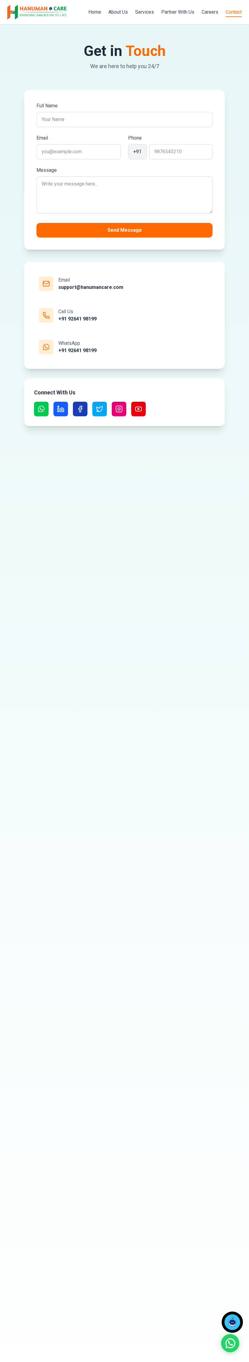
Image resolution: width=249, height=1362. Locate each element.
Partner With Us (177, 12)
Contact (234, 12)
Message (46, 170)
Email (42, 138)
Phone (135, 138)
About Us (118, 12)
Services (144, 12)
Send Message (124, 230)
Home (94, 12)
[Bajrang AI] (232, 1322)
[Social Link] (41, 409)
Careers (210, 12)
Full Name (47, 106)
